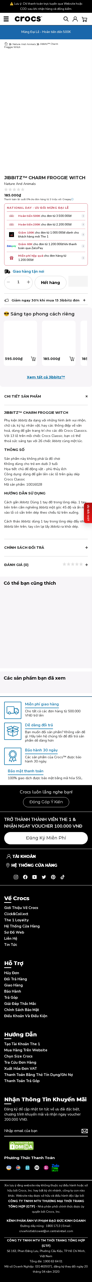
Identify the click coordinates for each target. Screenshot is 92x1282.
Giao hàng (13, 985)
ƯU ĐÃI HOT (88, 513)
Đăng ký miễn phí (46, 838)
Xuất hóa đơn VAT (20, 1068)
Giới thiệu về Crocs (21, 907)
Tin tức (10, 944)
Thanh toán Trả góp (21, 1080)
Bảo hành (12, 991)
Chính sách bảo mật (21, 1009)
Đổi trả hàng (15, 979)
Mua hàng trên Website (25, 1050)
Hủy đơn (11, 972)
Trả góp (11, 997)
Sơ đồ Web (14, 932)
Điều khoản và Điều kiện (25, 1016)
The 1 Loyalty (16, 920)
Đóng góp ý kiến (46, 802)
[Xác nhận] (84, 1131)
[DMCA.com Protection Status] (21, 1145)
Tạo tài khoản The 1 (22, 1044)
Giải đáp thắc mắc (20, 1003)
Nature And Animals (24, 44)
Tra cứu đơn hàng (20, 1062)
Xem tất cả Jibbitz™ (46, 377)
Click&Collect (16, 913)
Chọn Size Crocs (18, 1056)
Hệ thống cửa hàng (22, 926)
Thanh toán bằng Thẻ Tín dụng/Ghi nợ (38, 1074)
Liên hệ (10, 938)
